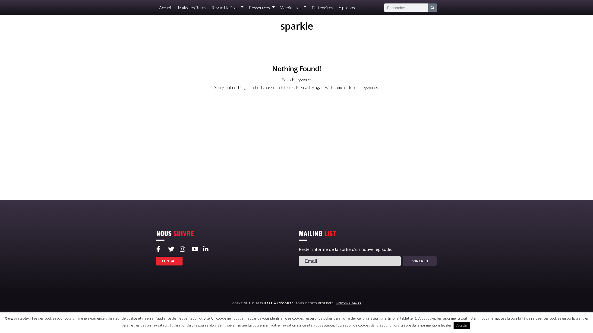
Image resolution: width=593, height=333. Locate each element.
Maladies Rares (192, 7)
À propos (347, 7)
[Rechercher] (432, 7)
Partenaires (322, 7)
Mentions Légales (348, 303)
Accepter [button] (461, 325)
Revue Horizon (225, 7)
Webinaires (290, 7)
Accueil (165, 7)
